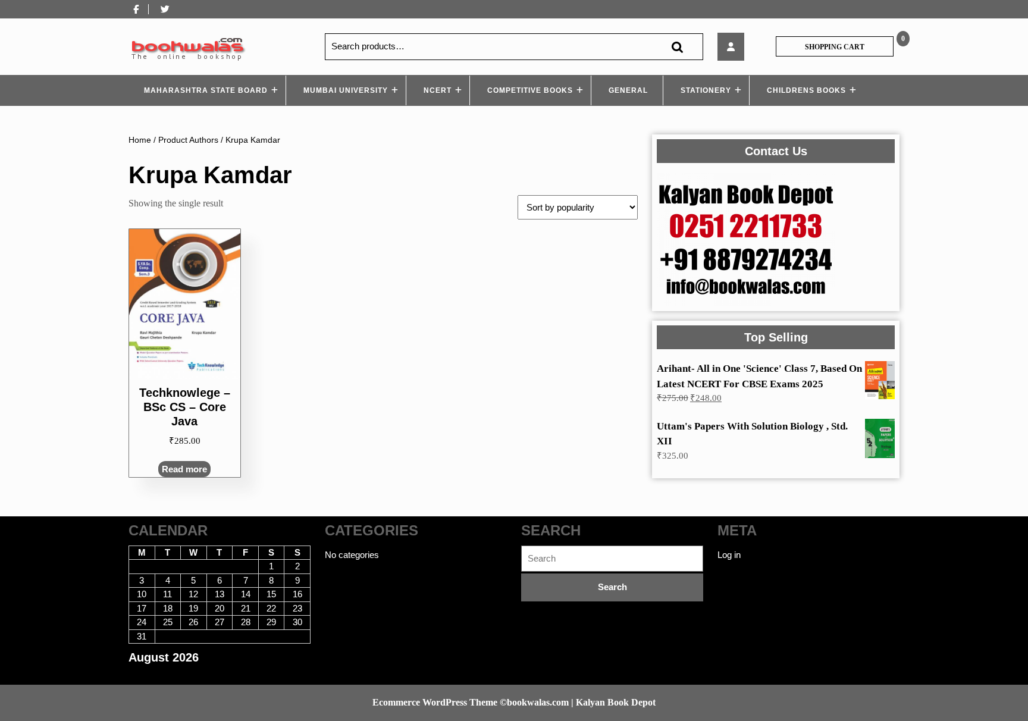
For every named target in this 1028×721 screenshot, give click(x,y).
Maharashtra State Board (206, 90)
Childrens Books (806, 90)
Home (139, 140)
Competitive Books (530, 90)
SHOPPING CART (834, 47)
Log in (729, 555)
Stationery (706, 90)
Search (677, 46)
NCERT (438, 90)
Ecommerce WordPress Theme (434, 702)
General (628, 90)
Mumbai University (345, 90)
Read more (184, 469)
